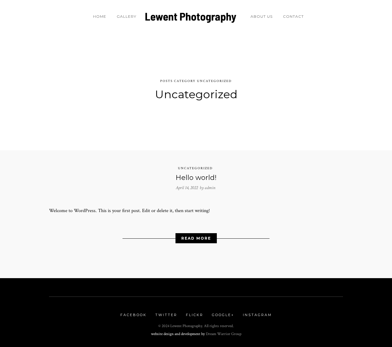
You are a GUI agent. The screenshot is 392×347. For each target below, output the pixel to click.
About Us (262, 16)
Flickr (194, 315)
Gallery (126, 16)
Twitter (166, 315)
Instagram (257, 315)
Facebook (133, 315)
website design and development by (178, 334)
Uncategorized (195, 168)
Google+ (223, 315)
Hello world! (196, 178)
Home (99, 16)
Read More (196, 238)
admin (210, 188)
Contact (293, 16)
